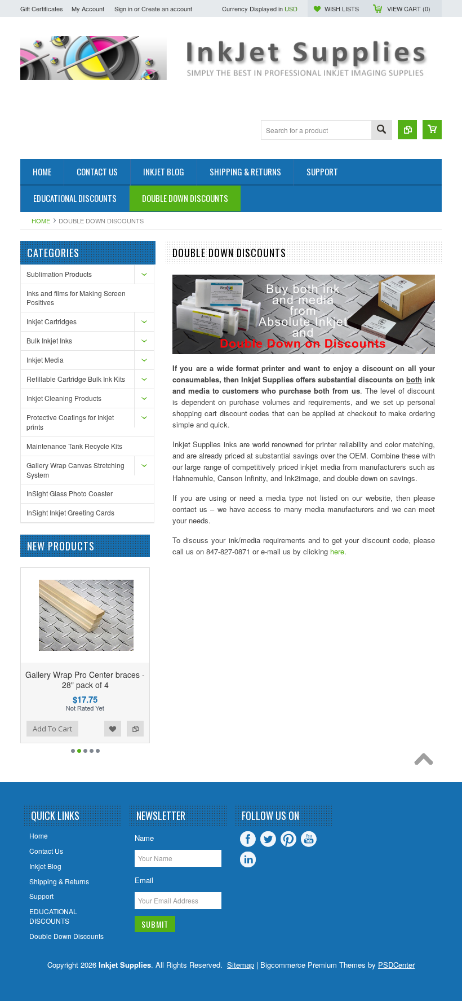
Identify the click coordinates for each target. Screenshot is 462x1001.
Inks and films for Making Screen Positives (76, 297)
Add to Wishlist (112, 729)
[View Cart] (432, 129)
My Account (88, 8)
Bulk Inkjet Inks (49, 340)
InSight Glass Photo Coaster (69, 493)
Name (144, 837)
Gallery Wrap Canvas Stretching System (75, 469)
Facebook (248, 839)
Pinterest (288, 839)
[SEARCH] (381, 130)
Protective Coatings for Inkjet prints (70, 421)
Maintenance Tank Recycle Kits (74, 446)
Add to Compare (135, 729)
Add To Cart (52, 729)
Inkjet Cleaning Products (63, 398)
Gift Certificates (41, 8)
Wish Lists (342, 8)
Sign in (123, 8)
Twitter (268, 839)
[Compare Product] (407, 129)
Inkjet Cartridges (51, 321)
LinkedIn (248, 859)
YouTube (309, 839)
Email (144, 880)
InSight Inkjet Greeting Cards (70, 512)
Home (41, 220)
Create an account (166, 8)
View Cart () (408, 8)
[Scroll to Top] (426, 762)
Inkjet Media (45, 359)
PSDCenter (396, 964)
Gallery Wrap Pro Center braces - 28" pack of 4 (85, 679)
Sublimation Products (59, 274)
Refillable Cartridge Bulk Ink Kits (75, 378)
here (337, 551)
